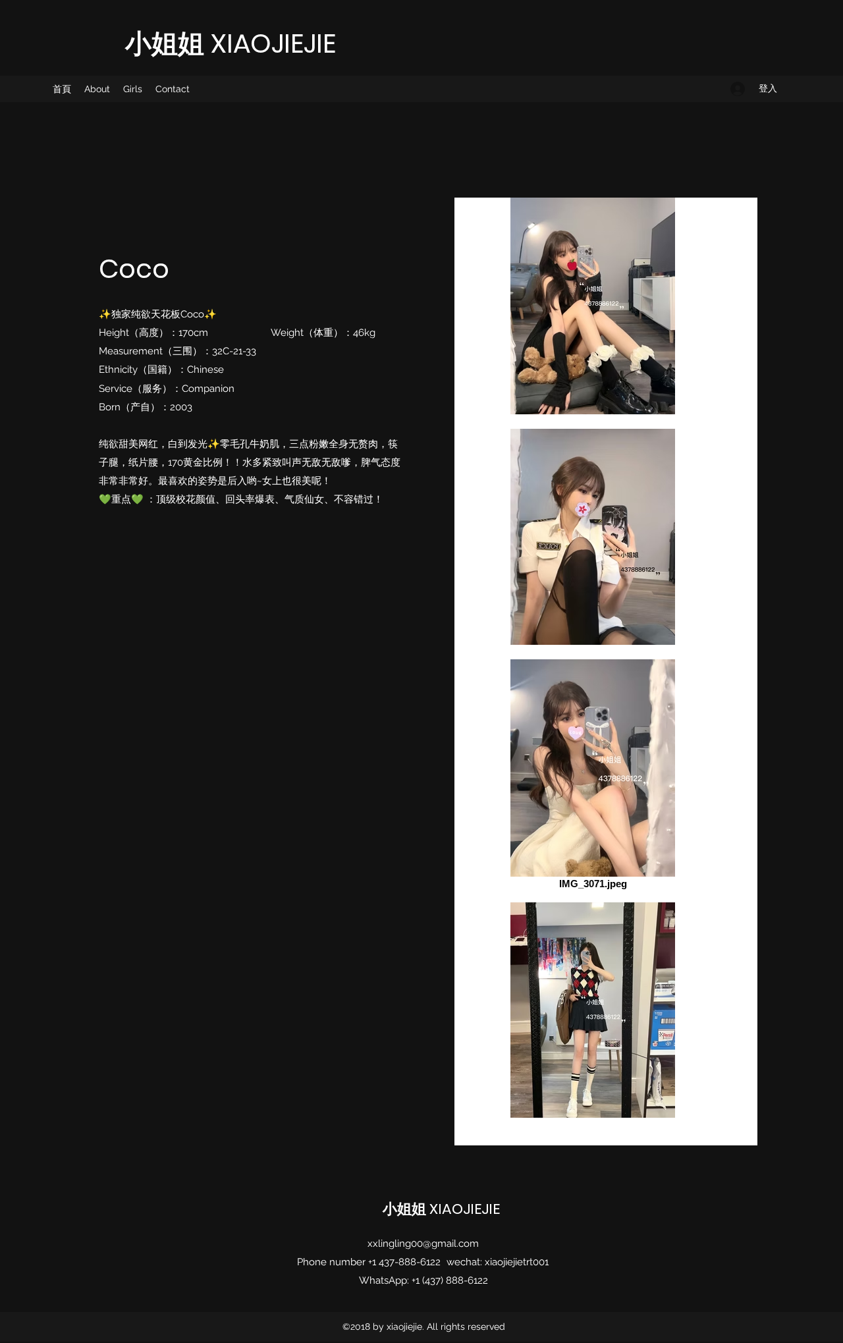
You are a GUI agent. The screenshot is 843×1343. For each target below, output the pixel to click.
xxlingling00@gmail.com (423, 1243)
